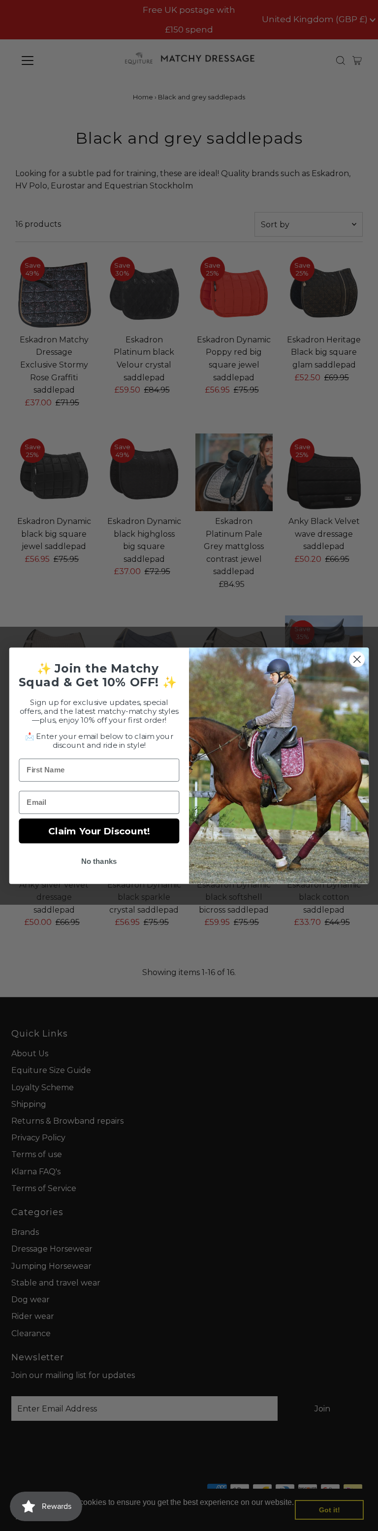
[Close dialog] (357, 659)
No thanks (99, 861)
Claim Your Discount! (99, 830)
